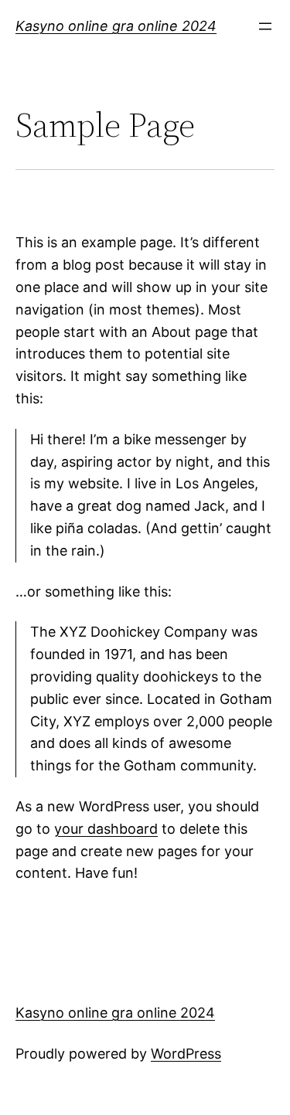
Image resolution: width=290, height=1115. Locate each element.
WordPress (186, 1053)
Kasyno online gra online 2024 (116, 26)
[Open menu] (265, 26)
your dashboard (106, 829)
